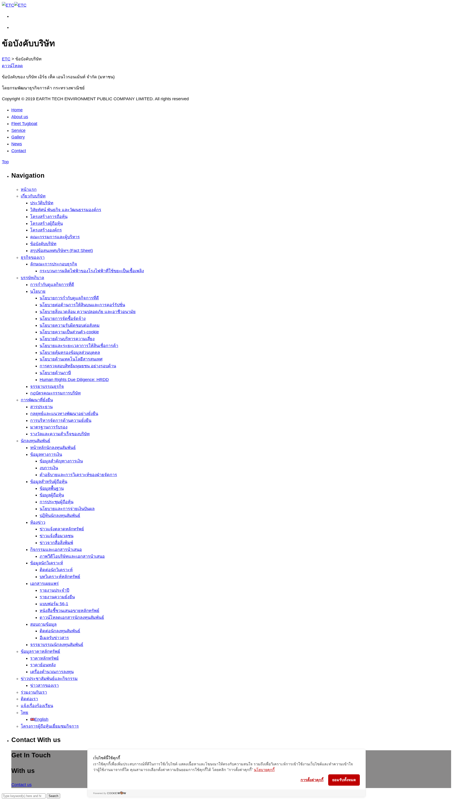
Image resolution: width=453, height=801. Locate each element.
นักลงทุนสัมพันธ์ (35, 440)
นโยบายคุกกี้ (264, 769)
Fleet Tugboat (24, 123)
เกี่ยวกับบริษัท (33, 196)
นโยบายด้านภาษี (55, 372)
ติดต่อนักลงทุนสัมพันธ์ (60, 631)
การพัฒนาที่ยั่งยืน (37, 400)
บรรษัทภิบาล (32, 277)
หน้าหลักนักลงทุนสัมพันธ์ (53, 447)
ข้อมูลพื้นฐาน (52, 488)
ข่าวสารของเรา (44, 685)
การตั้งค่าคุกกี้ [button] (312, 779)
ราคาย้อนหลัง (43, 665)
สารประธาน (41, 406)
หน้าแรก (29, 189)
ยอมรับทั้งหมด (344, 780)
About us (19, 116)
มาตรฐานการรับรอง (48, 427)
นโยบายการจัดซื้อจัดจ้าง (63, 318)
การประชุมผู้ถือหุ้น (56, 501)
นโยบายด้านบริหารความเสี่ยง (67, 338)
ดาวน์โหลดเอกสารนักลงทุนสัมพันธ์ (72, 617)
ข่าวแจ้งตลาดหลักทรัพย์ (62, 529)
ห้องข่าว (37, 522)
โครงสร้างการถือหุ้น (48, 216)
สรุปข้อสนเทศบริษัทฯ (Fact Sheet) (61, 250)
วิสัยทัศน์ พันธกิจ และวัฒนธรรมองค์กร (65, 209)
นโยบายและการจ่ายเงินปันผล (67, 508)
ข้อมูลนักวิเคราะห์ (46, 563)
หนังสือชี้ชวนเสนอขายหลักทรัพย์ (69, 610)
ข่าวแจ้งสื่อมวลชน (56, 535)
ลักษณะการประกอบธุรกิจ (53, 264)
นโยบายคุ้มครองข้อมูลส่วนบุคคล (70, 352)
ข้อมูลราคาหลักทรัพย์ (40, 651)
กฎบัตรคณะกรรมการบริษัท (55, 393)
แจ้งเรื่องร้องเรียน (37, 705)
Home (17, 110)
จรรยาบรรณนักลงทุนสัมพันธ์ (56, 644)
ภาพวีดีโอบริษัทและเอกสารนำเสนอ (72, 556)
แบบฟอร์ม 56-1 (54, 603)
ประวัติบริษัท (41, 203)
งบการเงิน (49, 468)
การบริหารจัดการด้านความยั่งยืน (60, 420)
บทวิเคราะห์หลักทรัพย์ (60, 576)
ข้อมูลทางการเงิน (46, 454)
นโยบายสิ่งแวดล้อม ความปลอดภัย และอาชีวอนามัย (88, 311)
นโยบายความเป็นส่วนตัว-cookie (69, 332)
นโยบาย (38, 291)
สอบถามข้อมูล (43, 624)
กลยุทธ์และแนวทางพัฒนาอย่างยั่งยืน (64, 413)
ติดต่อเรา (29, 698)
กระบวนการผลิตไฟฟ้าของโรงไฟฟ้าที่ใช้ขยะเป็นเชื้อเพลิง (92, 270)
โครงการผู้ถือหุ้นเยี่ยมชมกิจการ (50, 726)
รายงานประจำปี (54, 590)
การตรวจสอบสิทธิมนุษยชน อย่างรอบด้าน (78, 366)
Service (18, 130)
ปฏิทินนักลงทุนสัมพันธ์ (60, 515)
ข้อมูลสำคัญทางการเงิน (61, 461)
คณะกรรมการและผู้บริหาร (55, 237)
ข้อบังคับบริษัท (43, 243)
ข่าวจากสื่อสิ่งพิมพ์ (56, 542)
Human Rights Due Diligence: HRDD (74, 379)
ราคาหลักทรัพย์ (44, 658)
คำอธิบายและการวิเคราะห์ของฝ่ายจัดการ (78, 474)
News (16, 144)
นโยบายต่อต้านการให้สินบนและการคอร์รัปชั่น (82, 304)
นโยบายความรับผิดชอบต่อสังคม (70, 325)
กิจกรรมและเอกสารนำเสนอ (56, 549)
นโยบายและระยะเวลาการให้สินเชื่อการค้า (79, 345)
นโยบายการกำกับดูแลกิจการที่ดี (69, 298)
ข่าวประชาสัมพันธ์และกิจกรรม (49, 678)
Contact (18, 150)
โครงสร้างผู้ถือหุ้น (46, 223)
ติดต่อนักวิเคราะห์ (56, 569)
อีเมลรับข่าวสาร (54, 637)
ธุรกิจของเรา (33, 257)
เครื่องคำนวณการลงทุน (52, 671)
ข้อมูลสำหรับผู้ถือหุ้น (48, 481)
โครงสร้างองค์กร (46, 230)
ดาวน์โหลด (12, 65)
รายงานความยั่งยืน (57, 597)
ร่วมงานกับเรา (34, 692)
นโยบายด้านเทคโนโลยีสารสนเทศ (71, 359)
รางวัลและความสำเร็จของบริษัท (60, 434)
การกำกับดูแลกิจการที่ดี (52, 284)
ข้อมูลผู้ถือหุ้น (52, 495)
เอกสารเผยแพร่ (44, 583)
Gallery (18, 137)
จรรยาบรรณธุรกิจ (47, 386)
